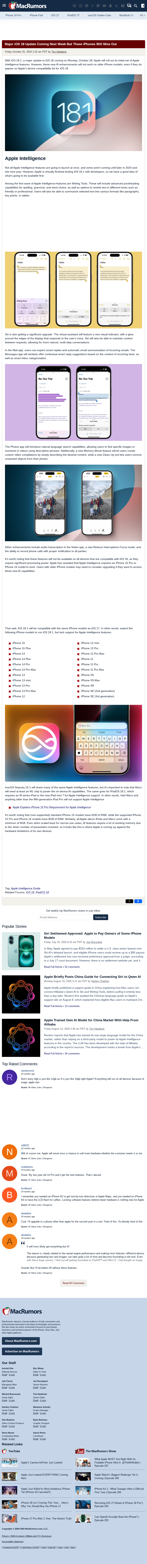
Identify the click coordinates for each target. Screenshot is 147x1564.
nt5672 (25, 1145)
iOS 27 (55, 15)
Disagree (47, 1087)
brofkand (26, 1188)
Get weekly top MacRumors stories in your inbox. (73, 910)
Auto (60, 1547)
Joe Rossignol (94, 942)
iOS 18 (30, 892)
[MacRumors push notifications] (110, 6)
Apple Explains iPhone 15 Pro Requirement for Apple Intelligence (52, 807)
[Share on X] (129, 901)
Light (66, 1547)
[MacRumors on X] (92, 6)
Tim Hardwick (59, 51)
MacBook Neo (127, 15)
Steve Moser (8, 1433)
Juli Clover (7, 1381)
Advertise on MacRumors (22, 1351)
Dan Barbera (8, 1420)
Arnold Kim (7, 1368)
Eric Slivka (38, 1368)
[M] (9, 1180)
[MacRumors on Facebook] (87, 6)
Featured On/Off (10, 1547)
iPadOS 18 (42, 892)
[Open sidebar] (142, 6)
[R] (9, 1084)
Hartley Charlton (100, 981)
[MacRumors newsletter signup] (123, 6)
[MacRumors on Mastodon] (98, 6)
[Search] (136, 6)
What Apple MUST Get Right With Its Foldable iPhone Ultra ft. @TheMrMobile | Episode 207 (117, 1462)
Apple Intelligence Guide (25, 888)
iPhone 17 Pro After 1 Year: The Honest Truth (46, 1518)
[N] (9, 1158)
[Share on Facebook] (138, 901)
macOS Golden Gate (99, 15)
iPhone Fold (36, 15)
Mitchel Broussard (11, 1394)
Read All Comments (74, 1283)
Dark (72, 1547)
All (142, 15)
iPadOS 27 (73, 15)
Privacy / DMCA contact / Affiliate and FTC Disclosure (26, 1536)
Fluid (44, 1547)
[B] (9, 1201)
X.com (12, 1375)
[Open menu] (4, 6)
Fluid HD (52, 1547)
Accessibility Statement (12, 1541)
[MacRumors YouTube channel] (104, 6)
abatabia (26, 1213)
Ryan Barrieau (40, 1420)
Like (39, 1087)
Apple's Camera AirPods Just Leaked (41, 1462)
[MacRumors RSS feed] (116, 6)
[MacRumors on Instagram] (80, 6)
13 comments (72, 1006)
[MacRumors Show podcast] (74, 6)
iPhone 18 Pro (13, 15)
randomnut (27, 1070)
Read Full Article (53, 966)
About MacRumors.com (21, 1340)
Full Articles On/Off (30, 1547)
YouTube (14, 1451)
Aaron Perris (39, 1433)
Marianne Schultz (42, 1407)
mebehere (27, 1166)
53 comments (72, 966)
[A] (9, 1226)
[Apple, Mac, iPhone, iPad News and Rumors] (27, 10)
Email (4, 1375)
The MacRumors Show (101, 1451)
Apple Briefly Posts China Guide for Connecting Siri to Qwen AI (92, 977)
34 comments (72, 1053)
